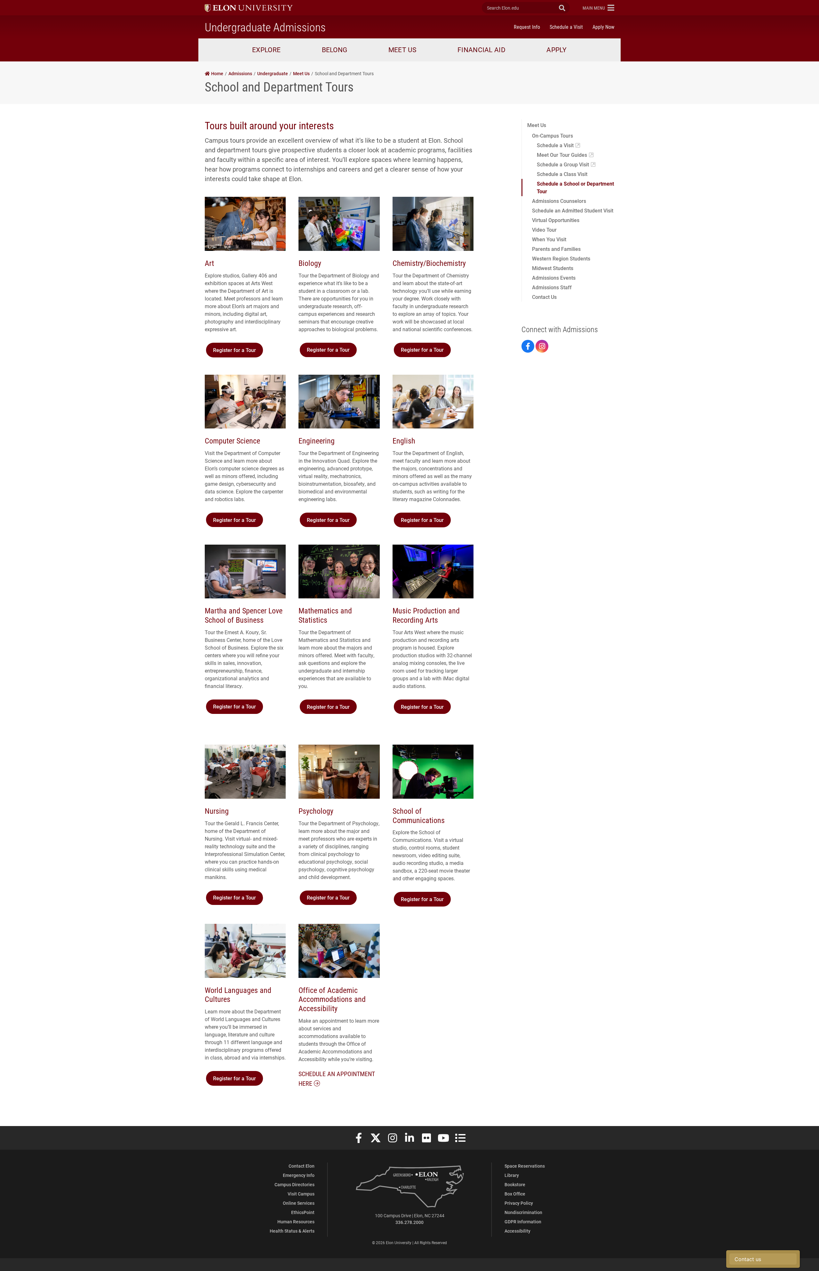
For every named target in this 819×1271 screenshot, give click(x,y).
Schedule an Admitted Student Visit (572, 210)
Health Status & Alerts (292, 1231)
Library (512, 1175)
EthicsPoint (302, 1212)
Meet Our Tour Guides (562, 154)
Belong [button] (334, 49)
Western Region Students (561, 258)
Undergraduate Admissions (265, 27)
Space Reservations (525, 1166)
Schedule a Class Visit (562, 174)
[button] (598, 8)
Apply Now (603, 26)
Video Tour (544, 229)
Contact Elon (301, 1166)
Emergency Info (298, 1175)
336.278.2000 (409, 1222)
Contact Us (544, 296)
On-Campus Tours (552, 135)
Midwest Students (552, 268)
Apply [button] (556, 49)
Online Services (298, 1203)
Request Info (527, 26)
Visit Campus (301, 1194)
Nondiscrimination (523, 1212)
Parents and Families (556, 248)
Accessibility (517, 1231)
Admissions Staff (552, 287)
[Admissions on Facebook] (527, 346)
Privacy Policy (519, 1203)
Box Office (515, 1194)
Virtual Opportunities (555, 220)
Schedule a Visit (566, 26)
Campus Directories (294, 1184)
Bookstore (515, 1184)
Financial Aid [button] (481, 49)
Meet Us (536, 125)
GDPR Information (523, 1222)
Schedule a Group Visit (563, 164)
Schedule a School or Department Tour (575, 187)
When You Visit (549, 239)
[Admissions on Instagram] (542, 346)
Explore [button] (266, 49)
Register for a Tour (234, 350)
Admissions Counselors (559, 200)
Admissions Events (554, 277)
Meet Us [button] (402, 49)
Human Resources (295, 1222)
